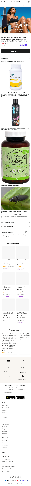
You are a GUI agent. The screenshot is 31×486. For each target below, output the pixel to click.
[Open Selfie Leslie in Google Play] (10, 397)
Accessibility (5, 447)
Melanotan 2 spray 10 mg (21, 260)
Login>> (7, 268)
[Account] (26, 1)
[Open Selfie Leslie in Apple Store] (20, 397)
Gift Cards (5, 440)
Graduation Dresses (7, 461)
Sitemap (22, 483)
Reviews (4, 431)
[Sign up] (26, 392)
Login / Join (5, 450)
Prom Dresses (6, 471)
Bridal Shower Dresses (8, 464)
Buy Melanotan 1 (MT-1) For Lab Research (8, 286)
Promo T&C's (5, 407)
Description (4, 58)
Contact (4, 412)
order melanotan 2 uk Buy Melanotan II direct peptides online (8, 313)
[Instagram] (13, 477)
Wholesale (5, 445)
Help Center (5, 405)
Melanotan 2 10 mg (7, 259)
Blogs (3, 429)
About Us (4, 426)
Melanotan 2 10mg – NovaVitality (21, 286)
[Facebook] (10, 477)
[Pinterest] (21, 477)
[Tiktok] (15, 477)
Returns (4, 410)
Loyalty (4, 452)
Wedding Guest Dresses (8, 466)
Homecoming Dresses (8, 468)
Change (27, 232)
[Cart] (29, 1)
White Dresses (6, 459)
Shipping (4, 417)
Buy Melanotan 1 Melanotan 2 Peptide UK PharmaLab (22, 313)
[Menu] (1, 2)
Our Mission (5, 424)
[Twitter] (18, 477)
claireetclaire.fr (13, 483)
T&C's (18, 483)
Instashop (4, 433)
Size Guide (5, 415)
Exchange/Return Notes (7, 222)
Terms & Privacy (6, 443)
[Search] (5, 1)
